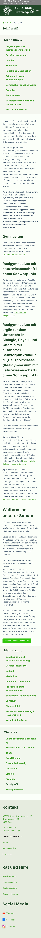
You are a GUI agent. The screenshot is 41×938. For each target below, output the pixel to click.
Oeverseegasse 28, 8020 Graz (15, 3)
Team (9, 752)
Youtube (9, 913)
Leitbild (10, 60)
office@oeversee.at (26, 1)
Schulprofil (12, 784)
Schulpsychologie (10, 894)
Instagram (10, 926)
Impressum (7, 854)
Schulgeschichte (15, 789)
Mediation (11, 65)
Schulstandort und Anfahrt (20, 747)
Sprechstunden (9, 848)
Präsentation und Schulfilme (17, 641)
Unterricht (11, 768)
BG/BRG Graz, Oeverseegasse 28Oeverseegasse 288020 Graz (17, 819)
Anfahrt (6, 842)
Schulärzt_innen (10, 876)
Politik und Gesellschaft (19, 71)
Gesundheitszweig (16, 763)
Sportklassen (13, 758)
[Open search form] (32, 10)
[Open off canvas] (37, 10)
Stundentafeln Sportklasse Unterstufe (19, 499)
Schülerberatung (10, 888)
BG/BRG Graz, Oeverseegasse (23, 10)
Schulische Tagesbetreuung (21, 85)
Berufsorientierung (16, 55)
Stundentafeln (13, 95)
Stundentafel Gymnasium (14, 254)
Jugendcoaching (10, 882)
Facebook (10, 920)
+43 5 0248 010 (9, 1)
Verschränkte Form (16, 109)
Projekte (10, 779)
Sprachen (11, 90)
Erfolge (10, 773)
